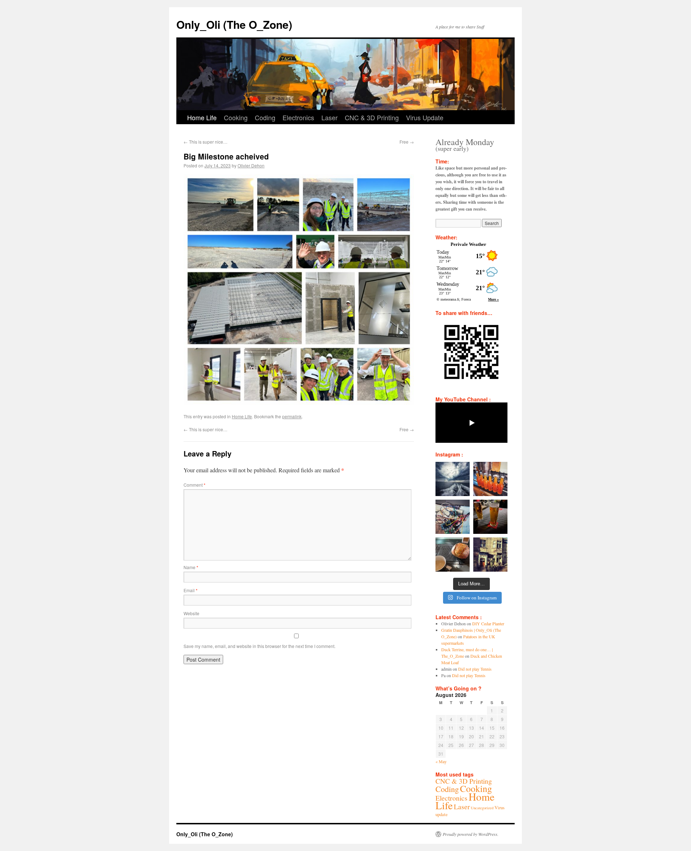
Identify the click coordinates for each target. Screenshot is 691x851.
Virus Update (424, 117)
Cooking (236, 117)
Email (191, 590)
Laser (329, 117)
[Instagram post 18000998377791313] (452, 479)
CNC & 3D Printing (372, 117)
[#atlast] (490, 517)
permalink (292, 416)
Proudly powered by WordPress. (470, 834)
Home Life (202, 117)
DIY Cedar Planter (488, 623)
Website (191, 613)
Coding (265, 117)
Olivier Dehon (251, 165)
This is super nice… (205, 142)
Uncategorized (482, 807)
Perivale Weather (468, 244)
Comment (195, 485)
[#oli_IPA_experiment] (490, 479)
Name (191, 567)
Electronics (298, 117)
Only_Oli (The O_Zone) (234, 24)
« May (441, 761)
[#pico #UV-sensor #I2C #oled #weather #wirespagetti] (452, 517)
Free (406, 142)
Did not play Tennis (475, 669)
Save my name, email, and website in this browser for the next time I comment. (259, 646)
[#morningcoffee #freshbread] (452, 554)
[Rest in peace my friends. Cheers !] (490, 554)
